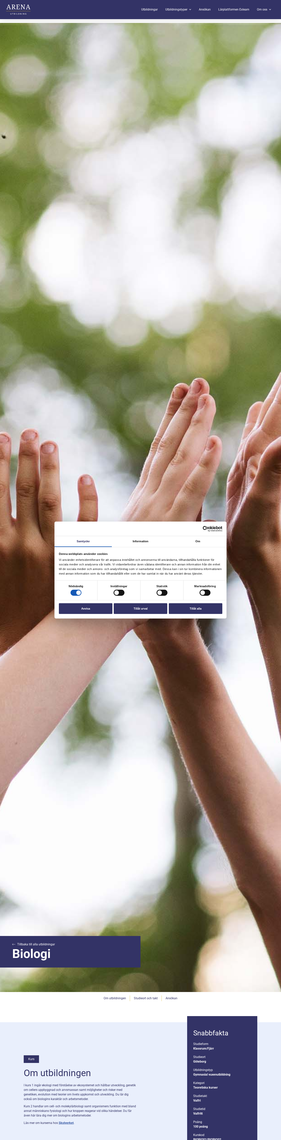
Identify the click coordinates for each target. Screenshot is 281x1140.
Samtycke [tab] (83, 541)
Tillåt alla (195, 608)
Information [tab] (140, 541)
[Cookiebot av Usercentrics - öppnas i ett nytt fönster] (205, 529)
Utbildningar (149, 9)
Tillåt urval (141, 608)
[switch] (119, 593)
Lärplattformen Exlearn (233, 9)
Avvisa (85, 608)
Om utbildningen (115, 998)
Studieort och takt (146, 998)
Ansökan (205, 9)
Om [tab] (197, 541)
